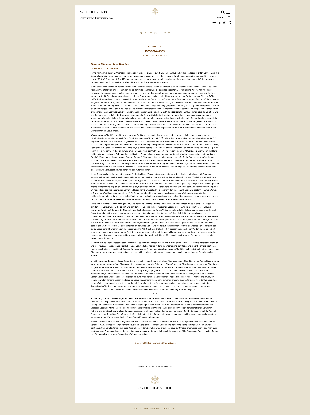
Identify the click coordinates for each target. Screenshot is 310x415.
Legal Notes (143, 408)
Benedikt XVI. (87, 18)
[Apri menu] (228, 12)
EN (146, 33)
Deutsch (221, 18)
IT (165, 33)
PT (169, 33)
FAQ (135, 408)
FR (155, 33)
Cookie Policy (156, 408)
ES (151, 33)
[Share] (229, 23)
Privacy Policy (168, 408)
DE (141, 33)
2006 (111, 18)
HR (160, 33)
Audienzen (102, 18)
